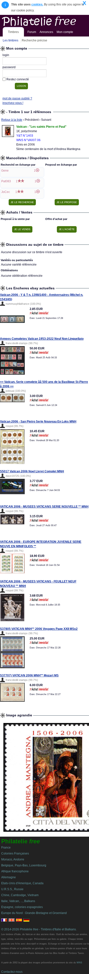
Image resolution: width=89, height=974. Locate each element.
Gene (5, 170)
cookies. (37, 4)
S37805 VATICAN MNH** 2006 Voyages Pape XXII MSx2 (39, 629)
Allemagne (8, 877)
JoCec (5, 192)
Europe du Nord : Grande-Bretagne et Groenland (34, 913)
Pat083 (6, 181)
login (5, 55)
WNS (79, 962)
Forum (31, 32)
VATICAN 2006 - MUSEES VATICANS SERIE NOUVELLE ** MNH (44, 506)
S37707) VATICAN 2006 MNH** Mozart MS (29, 675)
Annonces (46, 32)
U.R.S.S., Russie (12, 889)
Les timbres (10, 40)
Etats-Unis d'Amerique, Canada (22, 883)
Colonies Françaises (15, 853)
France (6, 847)
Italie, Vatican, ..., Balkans (18, 901)
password (9, 67)
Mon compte (65, 32)
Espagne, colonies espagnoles (22, 907)
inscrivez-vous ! (12, 103)
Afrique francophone (15, 871)
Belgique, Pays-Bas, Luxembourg (23, 865)
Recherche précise (34, 40)
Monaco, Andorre (12, 859)
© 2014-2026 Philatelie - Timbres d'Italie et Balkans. (39, 929)
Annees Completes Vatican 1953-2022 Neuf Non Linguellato (42, 338)
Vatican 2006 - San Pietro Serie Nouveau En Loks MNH (38, 421)
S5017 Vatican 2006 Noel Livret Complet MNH (32, 471)
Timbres (13, 32)
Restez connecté (17, 79)
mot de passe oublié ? (17, 98)
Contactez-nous (11, 972)
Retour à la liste (11, 120)
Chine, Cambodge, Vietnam (20, 895)
